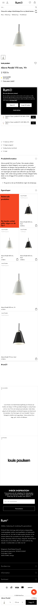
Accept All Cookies (25, 105)
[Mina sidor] (7, 2)
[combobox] (6, 602)
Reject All (12, 105)
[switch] (19, 158)
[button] (6, 602)
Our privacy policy (13, 100)
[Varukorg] (34, 2)
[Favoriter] (29, 2)
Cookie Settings (17, 110)
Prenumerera (19, 509)
